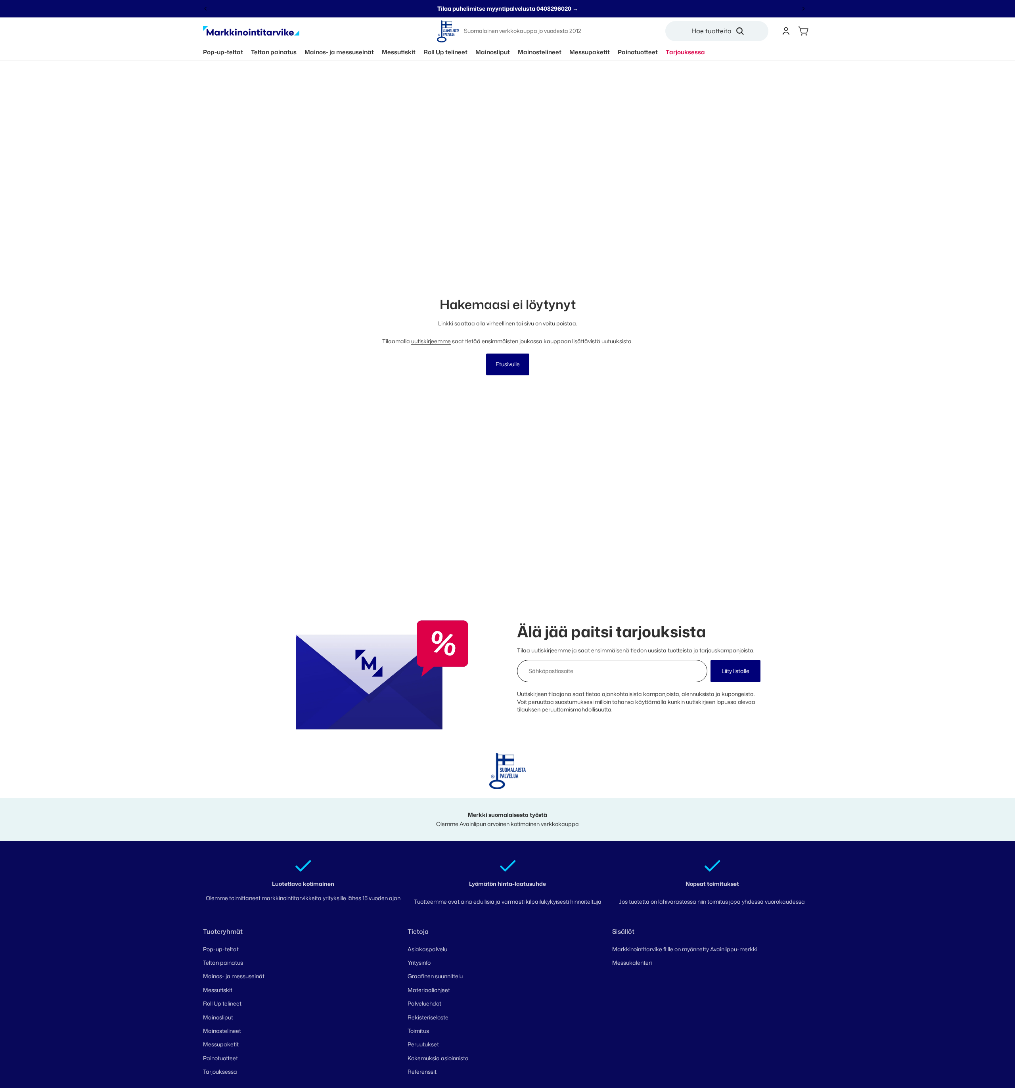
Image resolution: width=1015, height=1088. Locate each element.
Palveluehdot (424, 1003)
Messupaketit (221, 1044)
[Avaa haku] (720, 31)
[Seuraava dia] (803, 8)
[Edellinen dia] (205, 8)
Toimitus (418, 1030)
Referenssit (422, 1071)
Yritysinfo (419, 962)
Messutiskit (217, 990)
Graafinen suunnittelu (435, 976)
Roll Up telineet (222, 1003)
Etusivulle (508, 364)
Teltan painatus (223, 962)
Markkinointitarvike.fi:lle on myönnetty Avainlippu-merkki (684, 949)
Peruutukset (423, 1044)
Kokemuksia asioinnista (438, 1058)
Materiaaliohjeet (429, 990)
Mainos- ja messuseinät (233, 976)
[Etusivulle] (251, 31)
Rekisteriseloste (428, 1017)
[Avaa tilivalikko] (786, 31)
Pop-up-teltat (221, 949)
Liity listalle (735, 671)
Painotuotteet (220, 1058)
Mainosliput (218, 1017)
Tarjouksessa (220, 1071)
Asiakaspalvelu (427, 949)
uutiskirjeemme (431, 341)
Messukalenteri (632, 962)
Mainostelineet (222, 1030)
